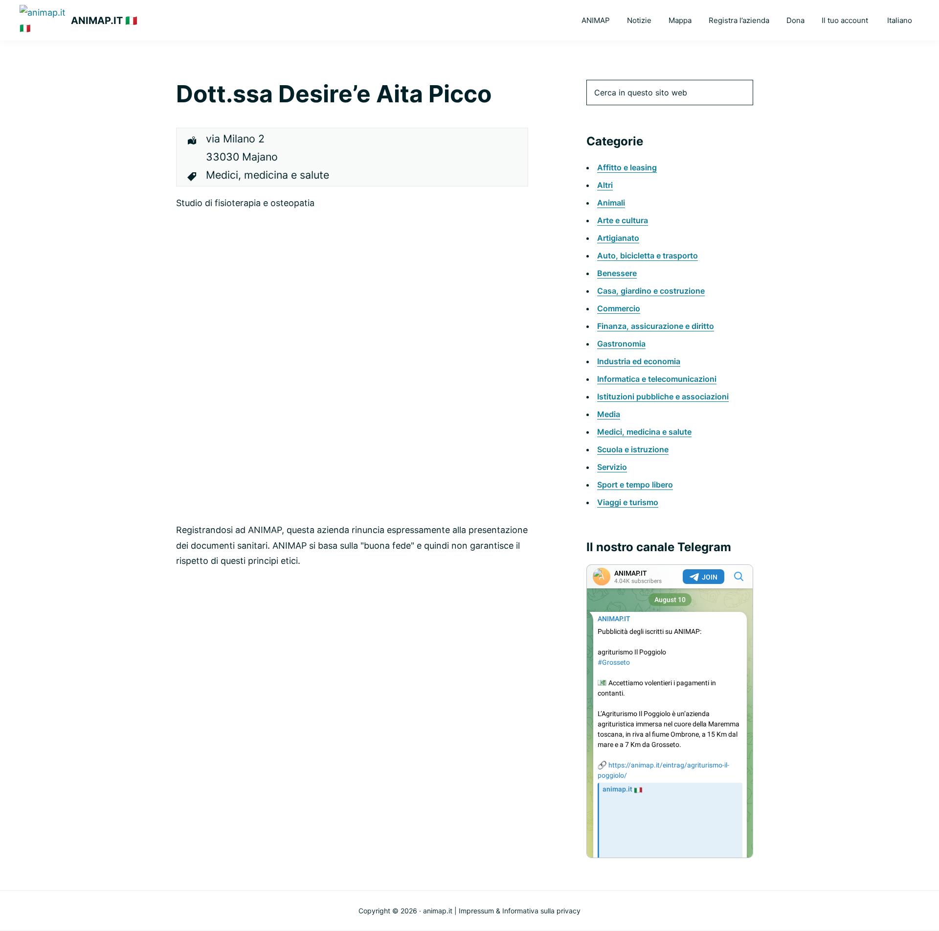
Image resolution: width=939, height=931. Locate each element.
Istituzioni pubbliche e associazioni (663, 396)
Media (608, 414)
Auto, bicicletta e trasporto (647, 255)
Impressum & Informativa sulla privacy (520, 911)
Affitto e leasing (627, 167)
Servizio (612, 467)
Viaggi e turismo (627, 502)
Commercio (618, 308)
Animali (611, 203)
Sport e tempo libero (635, 484)
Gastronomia (621, 344)
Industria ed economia (638, 361)
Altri (605, 185)
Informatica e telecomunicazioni (656, 379)
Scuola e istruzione (633, 449)
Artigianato (618, 238)
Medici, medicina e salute (644, 432)
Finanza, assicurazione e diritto (655, 326)
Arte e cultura (622, 220)
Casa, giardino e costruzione (651, 291)
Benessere (617, 273)
